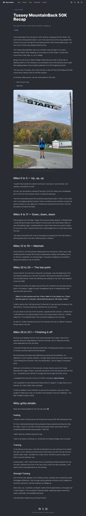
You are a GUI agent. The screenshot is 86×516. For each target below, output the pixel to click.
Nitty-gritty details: (24, 403)
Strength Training (21, 473)
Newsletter (37, 2)
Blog (19, 2)
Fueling (16, 415)
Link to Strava (59, 378)
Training (17, 445)
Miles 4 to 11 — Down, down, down (34, 214)
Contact (44, 2)
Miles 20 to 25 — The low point (32, 267)
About (30, 2)
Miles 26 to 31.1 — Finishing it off (32, 332)
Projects (24, 2)
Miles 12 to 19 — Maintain (28, 245)
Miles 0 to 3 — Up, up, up (28, 178)
